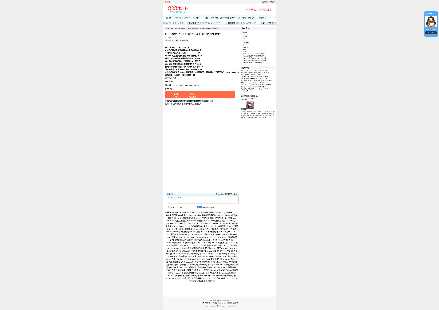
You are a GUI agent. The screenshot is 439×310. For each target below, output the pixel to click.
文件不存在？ (245, 85)
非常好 (243, 78)
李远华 (250, 76)
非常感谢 (243, 76)
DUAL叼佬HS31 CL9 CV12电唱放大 (254, 54)
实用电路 (260, 18)
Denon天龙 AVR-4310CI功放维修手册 (199, 234)
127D (244, 41)
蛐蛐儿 (247, 74)
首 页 (168, 18)
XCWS (245, 36)
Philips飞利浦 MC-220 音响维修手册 (204, 232)
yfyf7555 (252, 85)
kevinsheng (259, 89)
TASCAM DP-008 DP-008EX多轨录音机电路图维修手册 (187, 248)
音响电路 (251, 18)
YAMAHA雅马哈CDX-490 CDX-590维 (254, 58)
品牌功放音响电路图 (192, 28)
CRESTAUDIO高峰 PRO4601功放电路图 (212, 243)
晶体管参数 (242, 18)
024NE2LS (246, 47)
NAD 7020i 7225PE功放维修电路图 (197, 245)
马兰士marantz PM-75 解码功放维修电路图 (190, 267)
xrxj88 (248, 87)
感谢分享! (244, 81)
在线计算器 (224, 18)
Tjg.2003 (248, 70)
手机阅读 (265, 2)
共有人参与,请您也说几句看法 (226, 194)
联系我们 (219, 300)
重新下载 (243, 83)
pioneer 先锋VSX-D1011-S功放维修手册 (211, 218)
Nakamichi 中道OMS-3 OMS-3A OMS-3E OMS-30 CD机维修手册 (211, 256)
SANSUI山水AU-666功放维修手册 (215, 254)
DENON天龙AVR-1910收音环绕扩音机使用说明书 (186, 278)
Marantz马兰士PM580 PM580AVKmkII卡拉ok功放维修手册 (197, 273)
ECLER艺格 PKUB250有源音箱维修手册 (182, 270)
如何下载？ (244, 72)
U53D (244, 51)
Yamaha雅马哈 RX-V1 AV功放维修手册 (218, 240)
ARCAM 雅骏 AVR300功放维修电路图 (187, 240)
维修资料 (214, 18)
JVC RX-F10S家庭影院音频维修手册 (186, 254)
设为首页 (272, 2)
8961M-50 (246, 43)
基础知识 (233, 18)
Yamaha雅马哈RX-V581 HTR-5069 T (253, 56)
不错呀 (243, 87)
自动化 (205, 18)
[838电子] (177, 12)
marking (178, 18)
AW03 (244, 49)
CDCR (245, 38)
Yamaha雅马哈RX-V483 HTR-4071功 (253, 62)
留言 (255, 96)
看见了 (243, 70)
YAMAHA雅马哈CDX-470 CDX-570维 (254, 60)
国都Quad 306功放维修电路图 (183, 218)
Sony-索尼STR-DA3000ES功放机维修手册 (194, 215)
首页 (176, 28)
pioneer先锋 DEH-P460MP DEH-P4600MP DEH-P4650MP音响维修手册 (194, 259)
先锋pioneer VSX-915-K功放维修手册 (222, 267)
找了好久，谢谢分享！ (247, 89)
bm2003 (251, 72)
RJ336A (245, 32)
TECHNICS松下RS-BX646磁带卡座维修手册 (218, 276)
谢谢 (242, 74)
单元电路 (196, 18)
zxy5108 (248, 78)
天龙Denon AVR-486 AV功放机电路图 (185, 226)
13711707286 (252, 81)
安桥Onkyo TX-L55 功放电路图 (224, 245)
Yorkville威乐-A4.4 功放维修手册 (209, 229)
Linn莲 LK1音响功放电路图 (226, 234)
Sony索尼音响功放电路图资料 (209, 28)
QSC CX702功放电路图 (216, 278)
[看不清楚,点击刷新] (199, 207)
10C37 (244, 34)
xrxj (249, 83)
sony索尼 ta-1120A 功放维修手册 (213, 226)
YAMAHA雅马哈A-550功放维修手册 (180, 243)
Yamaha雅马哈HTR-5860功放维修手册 (201, 262)
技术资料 (187, 18)
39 (243, 45)
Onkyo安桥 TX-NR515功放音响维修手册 (193, 265)
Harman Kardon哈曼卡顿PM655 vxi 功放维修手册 (205, 221)
